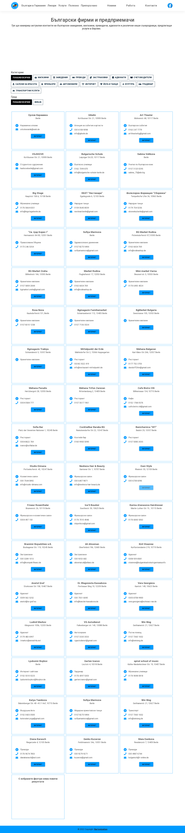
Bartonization (100, 829)
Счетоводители (143, 77)
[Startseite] (14, 5)
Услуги (62, 5)
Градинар (147, 84)
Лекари (52, 5)
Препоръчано (89, 5)
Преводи (80, 77)
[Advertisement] (92, 52)
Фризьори (49, 84)
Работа (130, 5)
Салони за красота (26, 84)
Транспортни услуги (27, 90)
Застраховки (100, 77)
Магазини (43, 77)
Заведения (62, 77)
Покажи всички (21, 77)
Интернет (90, 84)
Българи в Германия (34, 5)
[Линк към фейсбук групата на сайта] (170, 6)
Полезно (73, 5)
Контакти (151, 5)
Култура (129, 84)
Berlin (38, 102)
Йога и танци (110, 84)
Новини (111, 5)
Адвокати (120, 77)
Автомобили (70, 84)
